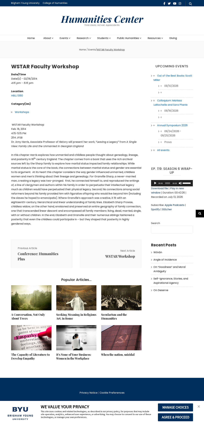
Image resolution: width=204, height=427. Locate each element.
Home (31, 38)
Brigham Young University (25, 3)
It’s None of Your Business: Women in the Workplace (73, 356)
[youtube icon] (174, 4)
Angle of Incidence (165, 259)
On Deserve (160, 290)
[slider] (187, 183)
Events (64, 38)
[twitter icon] (169, 4)
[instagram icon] (180, 4)
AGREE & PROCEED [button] (175, 417)
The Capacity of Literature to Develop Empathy (30, 356)
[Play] (155, 183)
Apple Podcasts (174, 205)
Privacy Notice (89, 393)
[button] (199, 406)
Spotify (155, 209)
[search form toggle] (190, 4)
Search (155, 223)
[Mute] (180, 183)
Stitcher (167, 209)
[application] (172, 183)
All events (163, 150)
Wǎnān (157, 252)
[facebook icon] (164, 4)
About (47, 38)
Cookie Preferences (112, 393)
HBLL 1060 (17, 95)
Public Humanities (128, 38)
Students (102, 38)
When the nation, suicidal (118, 354)
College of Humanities (55, 3)
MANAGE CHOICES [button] (175, 407)
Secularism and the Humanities (114, 316)
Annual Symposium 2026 (172, 125)
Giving (173, 38)
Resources (154, 38)
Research (83, 38)
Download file (159, 188)
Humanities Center (102, 18)
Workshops (22, 112)
